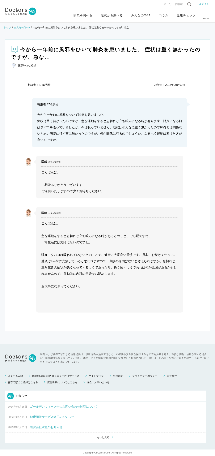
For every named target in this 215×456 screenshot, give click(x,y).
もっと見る (103, 437)
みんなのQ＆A (22, 27)
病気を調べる (82, 15)
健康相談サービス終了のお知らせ (52, 416)
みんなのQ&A (141, 15)
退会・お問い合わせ (98, 382)
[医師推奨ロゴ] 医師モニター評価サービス (55, 375)
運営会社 (172, 375)
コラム (163, 15)
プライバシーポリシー (144, 375)
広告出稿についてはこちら (62, 382)
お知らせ (21, 395)
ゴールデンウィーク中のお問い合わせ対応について (64, 406)
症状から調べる (112, 15)
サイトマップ (96, 375)
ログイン (203, 3)
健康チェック (186, 15)
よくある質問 (15, 375)
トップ (7, 27)
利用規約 (118, 375)
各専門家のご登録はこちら (23, 382)
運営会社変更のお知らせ (46, 427)
